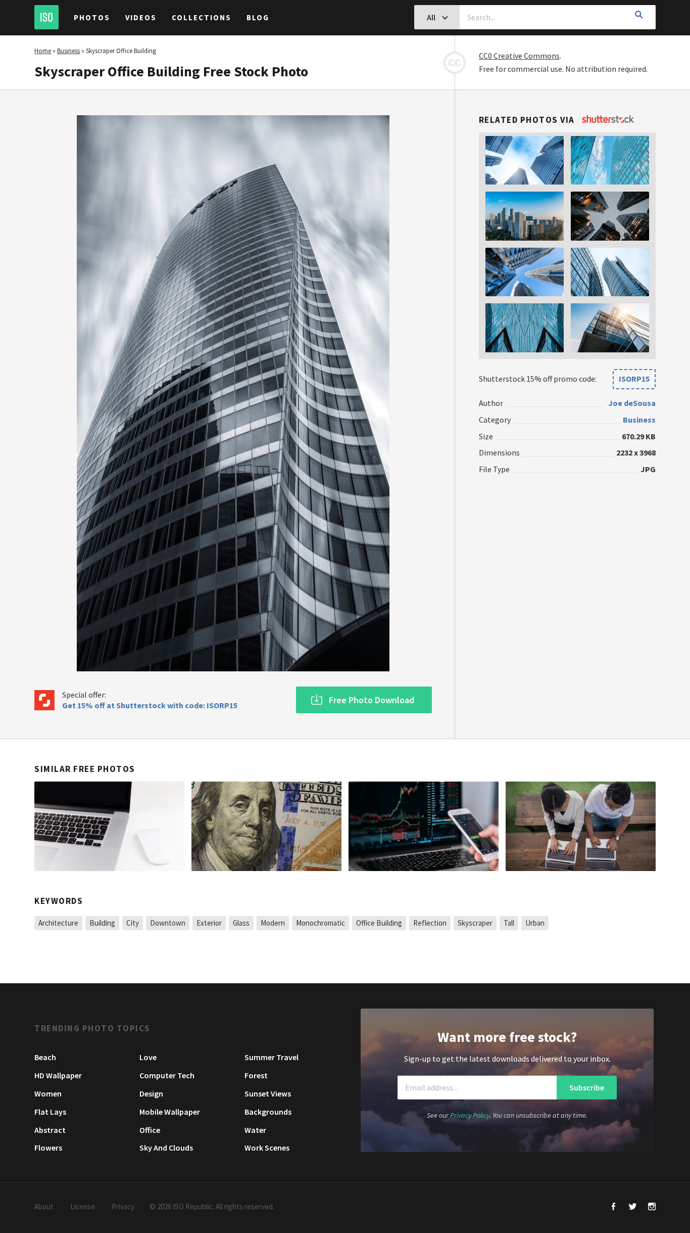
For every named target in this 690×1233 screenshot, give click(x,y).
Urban (535, 923)
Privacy (123, 1206)
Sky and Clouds (166, 1148)
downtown (167, 923)
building (102, 923)
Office (149, 1130)
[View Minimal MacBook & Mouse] (109, 827)
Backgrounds (267, 1112)
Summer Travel (271, 1057)
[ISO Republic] (46, 17)
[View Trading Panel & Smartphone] (424, 827)
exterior (209, 923)
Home (42, 51)
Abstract (50, 1130)
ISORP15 (634, 379)
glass (241, 923)
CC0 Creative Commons (519, 56)
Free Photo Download (371, 700)
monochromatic (320, 923)
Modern (273, 923)
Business (68, 51)
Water (255, 1130)
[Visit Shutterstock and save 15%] (608, 119)
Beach (45, 1057)
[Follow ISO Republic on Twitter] (632, 1207)
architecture (58, 923)
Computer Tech (166, 1075)
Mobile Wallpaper (169, 1112)
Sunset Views (267, 1093)
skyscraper (475, 923)
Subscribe (586, 1087)
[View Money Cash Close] (266, 827)
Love (148, 1057)
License (82, 1206)
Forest (256, 1075)
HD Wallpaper (58, 1075)
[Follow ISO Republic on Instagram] (652, 1207)
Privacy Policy (469, 1115)
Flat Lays (50, 1112)
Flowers (48, 1148)
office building (379, 923)
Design (151, 1093)
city (132, 923)
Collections (201, 17)
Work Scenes (266, 1148)
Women (48, 1093)
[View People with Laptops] (581, 827)
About (44, 1206)
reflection (430, 923)
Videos (141, 17)
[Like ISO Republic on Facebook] (613, 1207)
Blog (258, 17)
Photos (92, 17)
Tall (509, 923)
